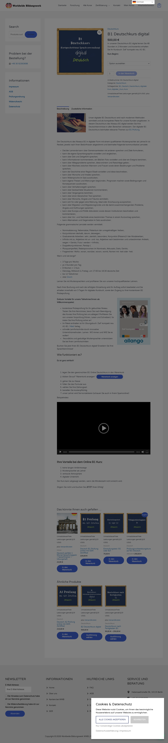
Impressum (125, 731)
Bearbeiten (140, 720)
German (140, 2)
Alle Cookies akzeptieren (112, 720)
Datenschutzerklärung (107, 731)
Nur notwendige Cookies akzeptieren (114, 726)
